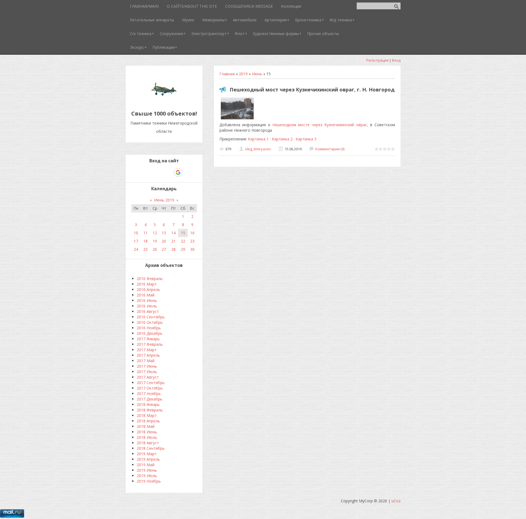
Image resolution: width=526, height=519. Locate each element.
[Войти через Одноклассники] (188, 172)
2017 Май (146, 360)
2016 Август (148, 311)
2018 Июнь (147, 431)
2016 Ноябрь (149, 327)
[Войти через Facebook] (159, 172)
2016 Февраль (150, 278)
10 (136, 232)
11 (145, 232)
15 (183, 232)
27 (164, 249)
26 (155, 249)
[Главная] (164, 101)
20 (164, 241)
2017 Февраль (150, 344)
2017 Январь (148, 338)
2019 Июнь (147, 470)
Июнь (257, 73)
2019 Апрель (148, 459)
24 (136, 249)
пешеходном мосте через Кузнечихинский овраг (320, 124)
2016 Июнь (147, 300)
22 (183, 241)
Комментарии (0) (329, 148)
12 (155, 232)
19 (155, 241)
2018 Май (146, 426)
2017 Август (148, 377)
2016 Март (147, 284)
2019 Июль (147, 475)
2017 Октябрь (150, 388)
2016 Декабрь (149, 333)
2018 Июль (147, 437)
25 (145, 249)
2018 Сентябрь (151, 448)
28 (173, 249)
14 (173, 232)
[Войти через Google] (178, 172)
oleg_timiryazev (258, 148)
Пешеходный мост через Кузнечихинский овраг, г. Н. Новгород (312, 89)
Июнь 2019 (164, 200)
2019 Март (147, 453)
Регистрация (377, 60)
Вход (396, 60)
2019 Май (146, 464)
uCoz (396, 500)
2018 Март (147, 415)
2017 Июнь (147, 366)
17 (136, 241)
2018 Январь (148, 404)
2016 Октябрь (150, 322)
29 (183, 249)
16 (192, 232)
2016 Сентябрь (151, 316)
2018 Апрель (148, 420)
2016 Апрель (148, 289)
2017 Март (147, 349)
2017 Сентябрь (151, 382)
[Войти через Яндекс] (168, 172)
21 (173, 241)
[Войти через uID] (140, 172)
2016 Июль (147, 305)
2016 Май (146, 295)
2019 (243, 73)
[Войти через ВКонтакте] (150, 172)
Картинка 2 (282, 139)
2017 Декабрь (149, 399)
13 (164, 232)
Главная (227, 73)
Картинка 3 (306, 139)
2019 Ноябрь (149, 481)
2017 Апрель (148, 355)
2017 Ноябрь (149, 393)
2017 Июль (147, 371)
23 (192, 241)
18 (145, 241)
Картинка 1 (258, 139)
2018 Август (148, 442)
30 (192, 249)
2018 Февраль (150, 410)
